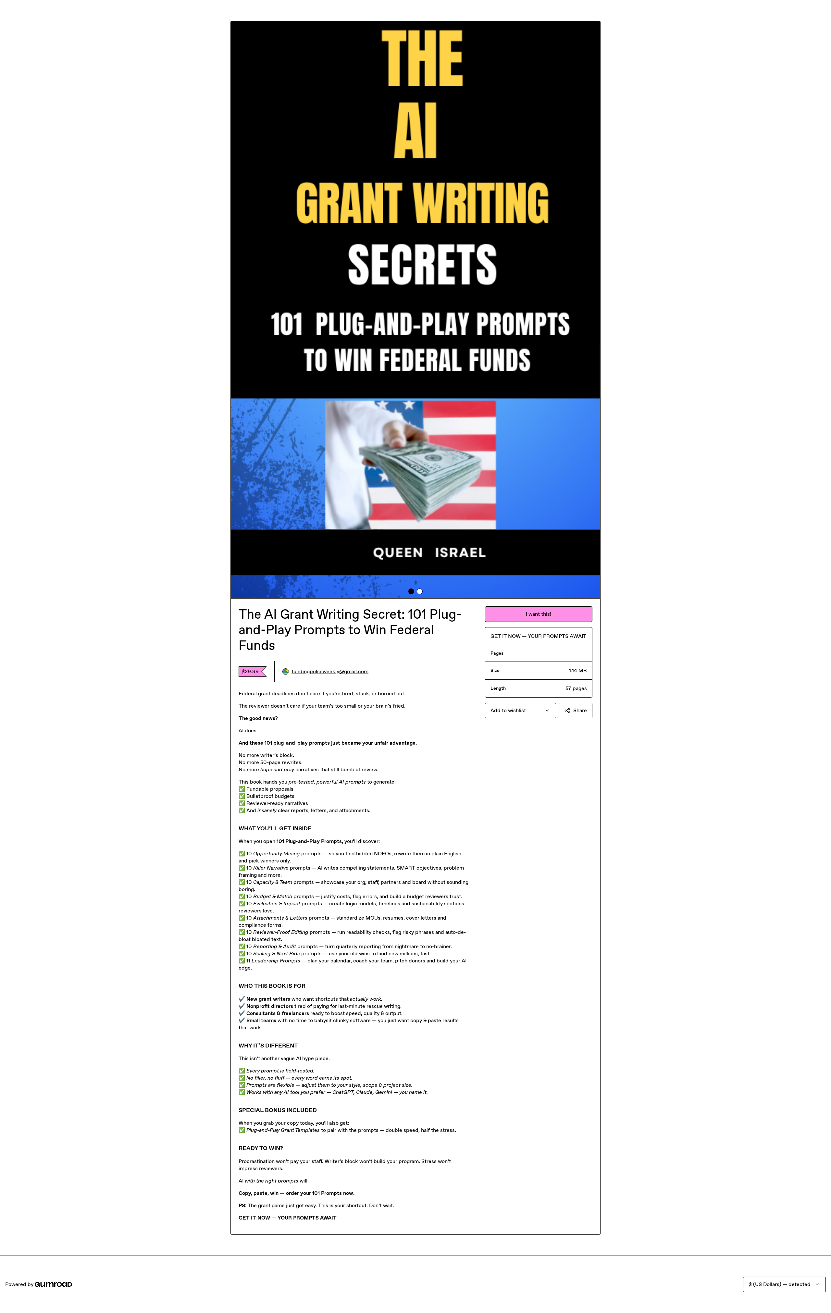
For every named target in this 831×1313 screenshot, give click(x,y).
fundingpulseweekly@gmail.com (329, 671)
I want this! (538, 614)
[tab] (411, 591)
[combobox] (520, 710)
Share (580, 710)
